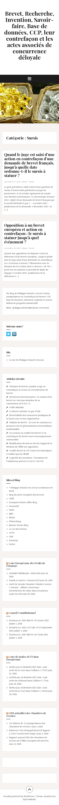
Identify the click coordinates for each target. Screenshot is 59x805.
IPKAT (12, 517)
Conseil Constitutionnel (22, 612)
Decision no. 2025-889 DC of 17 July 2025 (28, 634)
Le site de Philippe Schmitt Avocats (26, 359)
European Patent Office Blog (23, 502)
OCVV (12, 532)
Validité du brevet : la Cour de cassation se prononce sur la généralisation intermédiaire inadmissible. (29, 425)
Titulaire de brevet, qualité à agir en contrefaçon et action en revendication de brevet (27, 389)
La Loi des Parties (18, 529)
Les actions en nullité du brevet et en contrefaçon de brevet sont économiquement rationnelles (28, 436)
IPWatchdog (15, 521)
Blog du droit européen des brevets (26, 494)
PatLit (12, 544)
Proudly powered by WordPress (18, 796)
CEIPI (11, 498)
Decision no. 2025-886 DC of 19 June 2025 (29, 620)
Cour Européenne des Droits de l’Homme (25, 564)
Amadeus (48, 796)
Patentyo (13, 540)
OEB (11, 536)
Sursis (31, 181)
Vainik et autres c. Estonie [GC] (24, 580)
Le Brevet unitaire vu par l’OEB (24, 411)
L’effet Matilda (16, 407)
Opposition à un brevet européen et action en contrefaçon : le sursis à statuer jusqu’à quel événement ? (25, 233)
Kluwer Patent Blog (18, 525)
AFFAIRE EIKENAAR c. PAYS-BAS (24, 573)
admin (24, 181)
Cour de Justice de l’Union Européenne (22, 658)
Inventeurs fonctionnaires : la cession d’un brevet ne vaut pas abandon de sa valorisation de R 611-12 (29, 400)
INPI (11, 513)
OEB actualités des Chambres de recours (26, 714)
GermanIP (14, 506)
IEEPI (11, 509)
